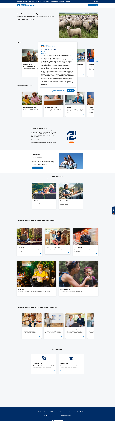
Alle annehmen (70, 90)
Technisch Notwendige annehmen (58, 90)
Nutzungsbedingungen (44, 411)
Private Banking (38, 1)
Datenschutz (37, 411)
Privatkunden (19, 1)
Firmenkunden (25, 1)
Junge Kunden (31, 1)
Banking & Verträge (46, 1)
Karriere (66, 411)
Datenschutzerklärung (45, 51)
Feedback (76, 411)
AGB (57, 411)
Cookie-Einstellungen (45, 90)
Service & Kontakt (82, 411)
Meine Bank (68, 1)
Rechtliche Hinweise (52, 411)
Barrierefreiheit (61, 411)
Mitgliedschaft (61, 1)
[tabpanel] (32, 62)
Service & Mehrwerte (54, 1)
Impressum (32, 411)
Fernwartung (71, 411)
